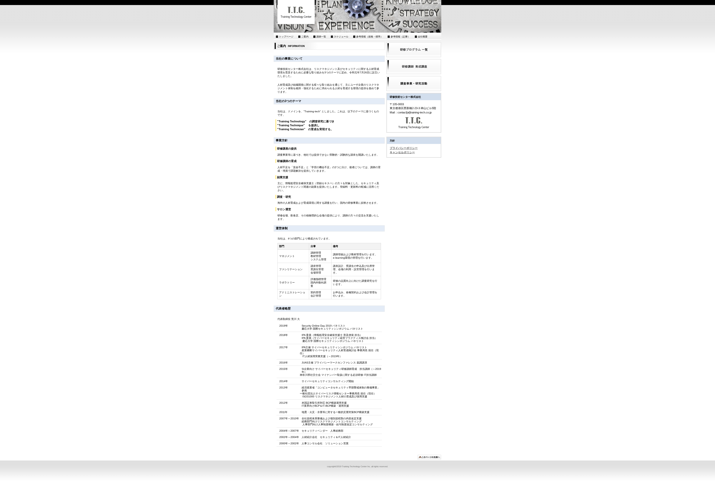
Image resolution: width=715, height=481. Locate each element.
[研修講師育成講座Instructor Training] (413, 66)
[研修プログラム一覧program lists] (413, 49)
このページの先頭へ (429, 457)
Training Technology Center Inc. (296, 12)
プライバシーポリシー (404, 148)
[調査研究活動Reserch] (413, 83)
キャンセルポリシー (402, 152)
